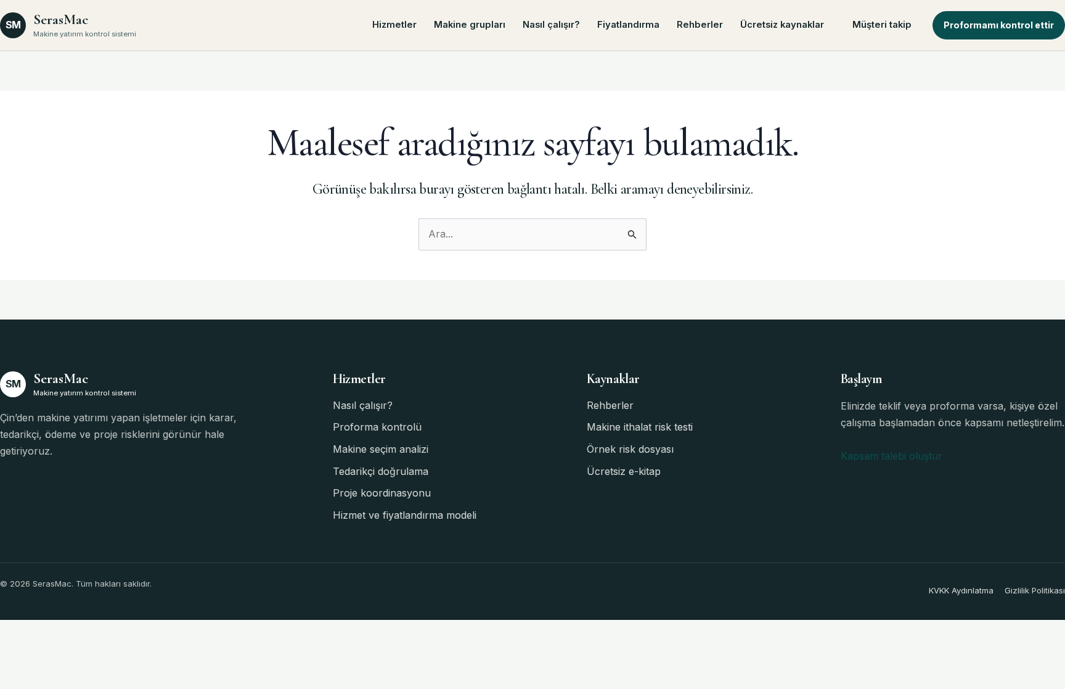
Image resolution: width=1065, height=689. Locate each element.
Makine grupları (469, 24)
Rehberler (700, 24)
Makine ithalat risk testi (640, 427)
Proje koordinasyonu (382, 493)
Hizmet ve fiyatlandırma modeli (404, 515)
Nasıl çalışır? (551, 24)
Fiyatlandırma (628, 24)
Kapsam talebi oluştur (891, 456)
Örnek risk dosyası (630, 449)
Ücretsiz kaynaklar (782, 24)
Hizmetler (394, 24)
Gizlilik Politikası (1035, 590)
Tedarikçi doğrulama (380, 471)
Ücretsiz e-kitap (624, 471)
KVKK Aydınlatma (961, 590)
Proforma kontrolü (377, 427)
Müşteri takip (882, 24)
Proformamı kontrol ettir (999, 25)
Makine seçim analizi (380, 449)
